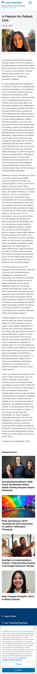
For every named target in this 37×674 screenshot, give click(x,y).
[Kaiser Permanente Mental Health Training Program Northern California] (13, 5)
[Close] (34, 628)
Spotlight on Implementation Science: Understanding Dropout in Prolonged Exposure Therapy (18, 563)
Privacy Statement (16, 660)
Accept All (18, 670)
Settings (18, 664)
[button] (30, 2)
